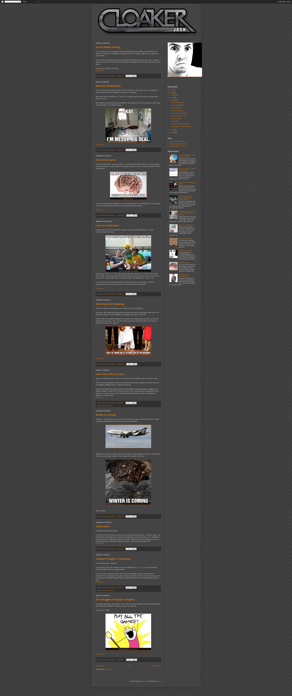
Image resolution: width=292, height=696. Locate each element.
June (173, 100)
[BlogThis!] (129, 76)
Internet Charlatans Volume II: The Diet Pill (187, 169)
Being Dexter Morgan (185, 239)
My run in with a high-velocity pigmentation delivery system (185, 197)
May (172, 130)
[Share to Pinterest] (135, 76)
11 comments (120, 659)
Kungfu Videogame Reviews (178, 144)
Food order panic (106, 159)
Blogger (158, 681)
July (172, 97)
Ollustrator (145, 681)
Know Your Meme (128, 198)
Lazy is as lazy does (107, 225)
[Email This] (127, 76)
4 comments (119, 75)
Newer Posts (100, 666)
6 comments (119, 403)
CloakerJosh (106, 75)
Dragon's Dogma (141, 567)
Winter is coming (106, 414)
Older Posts (156, 666)
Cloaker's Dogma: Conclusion (113, 558)
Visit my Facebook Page (176, 141)
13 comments (120, 215)
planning (103, 405)
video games (110, 590)
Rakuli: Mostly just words (177, 146)
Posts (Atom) (108, 669)
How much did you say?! (110, 374)
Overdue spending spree (186, 225)
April (173, 132)
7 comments (119, 149)
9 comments (119, 587)
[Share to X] (131, 76)
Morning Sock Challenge (110, 304)
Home (129, 666)
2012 (171, 92)
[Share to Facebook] (133, 76)
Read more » (100, 70)
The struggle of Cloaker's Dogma (115, 599)
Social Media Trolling (108, 47)
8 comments (119, 294)
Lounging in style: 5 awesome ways (185, 275)
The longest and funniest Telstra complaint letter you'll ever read (187, 213)
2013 (171, 90)
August (173, 95)
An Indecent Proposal (185, 250)
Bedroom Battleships (108, 85)
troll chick (103, 590)
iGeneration (103, 526)
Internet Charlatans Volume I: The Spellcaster (187, 156)
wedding (108, 405)
